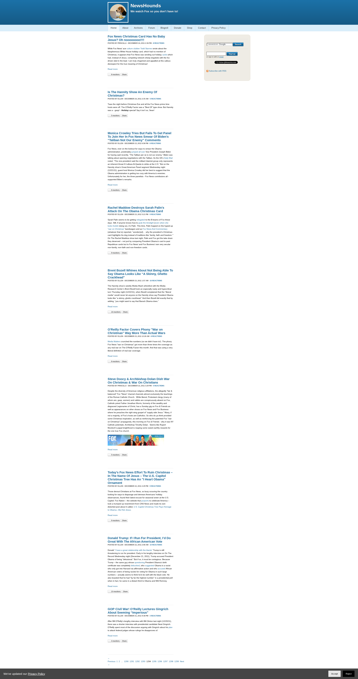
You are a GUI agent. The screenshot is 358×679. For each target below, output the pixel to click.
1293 (143, 661)
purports (145, 501)
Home (114, 28)
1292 (137, 661)
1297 (165, 661)
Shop (189, 28)
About (125, 28)
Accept (334, 674)
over (143, 152)
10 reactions (156, 545)
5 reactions (155, 99)
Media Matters (114, 341)
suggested (149, 565)
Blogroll (164, 28)
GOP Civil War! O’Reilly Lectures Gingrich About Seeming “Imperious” (138, 610)
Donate (177, 28)
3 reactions (155, 616)
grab (140, 223)
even (157, 223)
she (166, 223)
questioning (140, 562)
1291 (132, 661)
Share (124, 74)
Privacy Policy (218, 28)
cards (165, 55)
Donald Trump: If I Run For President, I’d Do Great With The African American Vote (139, 539)
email (221, 57)
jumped (134, 152)
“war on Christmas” (116, 229)
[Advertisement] (140, 81)
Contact (202, 28)
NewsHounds (145, 5)
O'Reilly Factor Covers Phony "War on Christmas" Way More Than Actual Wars (136, 331)
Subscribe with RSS (217, 71)
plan (170, 627)
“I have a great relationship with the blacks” (134, 550)
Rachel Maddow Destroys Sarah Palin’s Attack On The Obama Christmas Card (136, 209)
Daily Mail (168, 158)
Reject (349, 674)
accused (161, 568)
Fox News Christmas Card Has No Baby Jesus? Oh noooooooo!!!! (136, 38)
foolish (116, 226)
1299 (176, 661)
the (144, 223)
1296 (160, 661)
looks (110, 226)
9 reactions (155, 214)
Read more (113, 69)
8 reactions (158, 43)
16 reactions (156, 281)
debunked (135, 565)
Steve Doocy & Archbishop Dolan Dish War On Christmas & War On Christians (139, 380)
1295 (154, 661)
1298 (171, 661)
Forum (151, 28)
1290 (126, 661)
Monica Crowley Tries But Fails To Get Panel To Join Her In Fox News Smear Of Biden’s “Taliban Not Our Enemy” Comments (139, 136)
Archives (138, 28)
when (162, 223)
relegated (140, 220)
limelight (150, 223)
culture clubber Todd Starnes (139, 48)
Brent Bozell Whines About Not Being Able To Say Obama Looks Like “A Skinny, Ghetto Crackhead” (140, 274)
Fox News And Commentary (155, 229)
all (140, 152)
